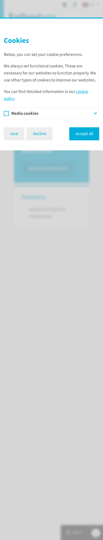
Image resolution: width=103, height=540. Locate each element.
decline (39, 134)
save (14, 134)
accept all (84, 134)
